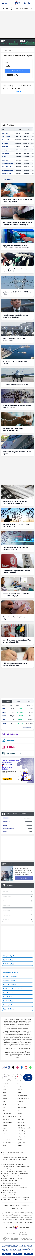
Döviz (32, 8)
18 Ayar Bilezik (7, 1178)
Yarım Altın (5, 146)
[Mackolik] (11, 1233)
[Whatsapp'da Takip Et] (30, 1067)
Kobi (19, 1110)
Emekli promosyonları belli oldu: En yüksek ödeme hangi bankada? (17, 200)
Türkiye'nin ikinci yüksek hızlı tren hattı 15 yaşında (17, 453)
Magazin (5, 1098)
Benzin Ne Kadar (8, 960)
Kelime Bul (21, 1119)
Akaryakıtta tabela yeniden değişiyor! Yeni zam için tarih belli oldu (17, 641)
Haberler (5, 1087)
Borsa (16, 8)
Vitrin (19, 1093)
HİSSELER (11, 747)
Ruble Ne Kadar (8, 1009)
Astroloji (20, 1090)
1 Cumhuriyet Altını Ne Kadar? (12, 1185)
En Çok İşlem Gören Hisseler (11, 1197)
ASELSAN (5, 825)
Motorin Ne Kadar (9, 964)
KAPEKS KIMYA (6, 822)
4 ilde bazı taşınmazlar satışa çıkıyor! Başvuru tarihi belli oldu (15, 664)
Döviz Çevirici (9, 885)
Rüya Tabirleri (7, 1140)
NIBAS (4, 712)
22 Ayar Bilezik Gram (7, 170)
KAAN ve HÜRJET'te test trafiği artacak (16, 384)
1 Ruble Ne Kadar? (8, 1190)
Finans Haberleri (8, 1171)
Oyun (19, 1116)
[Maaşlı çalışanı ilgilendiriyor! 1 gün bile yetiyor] (17, 607)
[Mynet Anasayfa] (17, 3)
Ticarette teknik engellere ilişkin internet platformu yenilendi (16, 572)
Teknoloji (20, 1084)
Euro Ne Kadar (8, 997)
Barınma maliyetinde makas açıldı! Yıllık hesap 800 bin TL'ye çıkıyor (16, 595)
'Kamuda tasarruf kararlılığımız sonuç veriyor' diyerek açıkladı (15, 316)
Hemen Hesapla (17, 71)
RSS (21, 1208)
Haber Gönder (29, 1077)
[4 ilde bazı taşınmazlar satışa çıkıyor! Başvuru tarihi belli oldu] (17, 654)
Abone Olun (23, 878)
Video (4, 1110)
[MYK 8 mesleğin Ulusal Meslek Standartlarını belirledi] (17, 419)
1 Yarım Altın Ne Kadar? (10, 1183)
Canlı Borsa (6, 1119)
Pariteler (15, 1199)
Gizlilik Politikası (25, 1205)
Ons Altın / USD (6, 136)
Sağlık (19, 1087)
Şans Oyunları (22, 1107)
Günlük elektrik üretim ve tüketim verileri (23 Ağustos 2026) (17, 406)
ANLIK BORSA (12, 734)
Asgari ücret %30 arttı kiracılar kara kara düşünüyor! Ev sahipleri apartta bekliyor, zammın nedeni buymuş (15, 1159)
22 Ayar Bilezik (19, 1178)
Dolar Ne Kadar (8, 993)
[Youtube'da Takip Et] (26, 1067)
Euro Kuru (6, 1137)
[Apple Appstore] (12, 1077)
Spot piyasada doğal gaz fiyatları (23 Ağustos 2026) (15, 339)
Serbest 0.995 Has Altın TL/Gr (7, 173)
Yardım (12, 1205)
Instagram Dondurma (24, 1134)
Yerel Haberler (7, 1113)
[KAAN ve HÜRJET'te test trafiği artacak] (17, 375)
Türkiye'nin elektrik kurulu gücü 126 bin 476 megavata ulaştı (16, 525)
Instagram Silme (22, 1137)
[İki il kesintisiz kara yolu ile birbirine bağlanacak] (17, 352)
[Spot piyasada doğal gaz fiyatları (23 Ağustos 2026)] (17, 329)
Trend (4, 1101)
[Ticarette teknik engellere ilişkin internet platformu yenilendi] (17, 561)
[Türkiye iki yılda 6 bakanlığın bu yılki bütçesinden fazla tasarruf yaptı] (17, 492)
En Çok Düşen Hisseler (9, 1192)
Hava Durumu (7, 1143)
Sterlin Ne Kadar (8, 1001)
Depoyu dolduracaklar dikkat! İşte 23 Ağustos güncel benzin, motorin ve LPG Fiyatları (16, 247)
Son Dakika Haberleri (9, 1084)
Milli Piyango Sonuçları (24, 1128)
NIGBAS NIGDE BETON (8, 828)
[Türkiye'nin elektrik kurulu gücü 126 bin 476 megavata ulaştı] (17, 515)
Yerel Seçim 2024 (21, 1171)
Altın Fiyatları (7, 1131)
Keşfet (4, 1146)
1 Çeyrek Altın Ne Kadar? (10, 1181)
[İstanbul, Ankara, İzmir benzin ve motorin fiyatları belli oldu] (17, 259)
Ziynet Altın (5, 160)
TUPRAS (5, 832)
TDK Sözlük (21, 1140)
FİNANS (5, 8)
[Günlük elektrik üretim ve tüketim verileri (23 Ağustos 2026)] (17, 396)
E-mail (19, 1104)
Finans (4, 1090)
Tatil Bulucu (21, 1125)
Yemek (4, 1093)
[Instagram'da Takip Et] (17, 1067)
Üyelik (17, 1205)
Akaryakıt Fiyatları (9, 956)
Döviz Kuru (6, 1199)
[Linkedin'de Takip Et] (22, 1067)
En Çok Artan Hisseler (9, 1195)
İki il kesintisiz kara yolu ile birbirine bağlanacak (15, 362)
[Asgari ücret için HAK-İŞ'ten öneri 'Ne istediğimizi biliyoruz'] (17, 538)
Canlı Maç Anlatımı (23, 1098)
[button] (6, 3)
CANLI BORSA (12, 740)
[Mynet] (6, 1239)
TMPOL (4, 720)
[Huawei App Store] (19, 1077)
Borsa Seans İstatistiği (9, 1116)
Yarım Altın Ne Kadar (10, 985)
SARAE (4, 723)
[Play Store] (6, 1077)
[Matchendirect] (23, 1233)
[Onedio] (15, 1239)
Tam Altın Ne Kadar (9, 981)
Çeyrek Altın (5, 143)
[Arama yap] (25, 3)
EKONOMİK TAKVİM (14, 753)
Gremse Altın (5, 153)
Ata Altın (4, 156)
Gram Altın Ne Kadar (10, 977)
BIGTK (4, 716)
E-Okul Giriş (21, 1131)
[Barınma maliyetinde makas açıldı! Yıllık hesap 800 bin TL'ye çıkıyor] (17, 584)
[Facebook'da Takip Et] (9, 1067)
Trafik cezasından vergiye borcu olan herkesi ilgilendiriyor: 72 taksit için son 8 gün (17, 224)
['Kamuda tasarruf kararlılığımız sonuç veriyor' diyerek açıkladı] (17, 305)
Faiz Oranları (24, 1199)
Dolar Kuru (6, 1134)
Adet (6, 62)
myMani (20, 1113)
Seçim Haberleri (22, 1095)
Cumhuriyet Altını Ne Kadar (12, 989)
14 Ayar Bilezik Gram (7, 163)
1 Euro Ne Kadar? (22, 1188)
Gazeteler (20, 1101)
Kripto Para (6, 1128)
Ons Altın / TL (5, 140)
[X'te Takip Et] (13, 1067)
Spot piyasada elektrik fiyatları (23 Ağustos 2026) (17, 293)
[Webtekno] (26, 1239)
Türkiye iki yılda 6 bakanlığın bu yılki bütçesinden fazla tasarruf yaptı (15, 502)
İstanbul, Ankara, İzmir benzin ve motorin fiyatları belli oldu (16, 270)
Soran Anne (21, 1122)
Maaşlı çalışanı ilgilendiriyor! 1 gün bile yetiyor (16, 618)
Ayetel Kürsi (21, 1143)
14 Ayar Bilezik (17, 1176)
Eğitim (4, 1104)
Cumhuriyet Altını (6, 150)
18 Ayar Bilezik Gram (7, 167)
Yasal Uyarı (15, 1208)
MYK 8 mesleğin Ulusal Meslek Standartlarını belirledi (13, 430)
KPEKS (4, 708)
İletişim (6, 1205)
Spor (4, 1107)
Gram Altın (5, 133)
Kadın (4, 1095)
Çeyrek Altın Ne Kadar (10, 973)
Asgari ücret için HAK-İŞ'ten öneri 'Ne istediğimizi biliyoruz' (15, 549)
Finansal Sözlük (7, 1122)
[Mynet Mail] (32, 3)
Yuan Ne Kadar (8, 1005)
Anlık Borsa (24, 8)
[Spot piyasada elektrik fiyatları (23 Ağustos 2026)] (17, 282)
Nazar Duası (21, 1146)
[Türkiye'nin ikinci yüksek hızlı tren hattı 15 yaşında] (17, 442)
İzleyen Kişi (27, 818)
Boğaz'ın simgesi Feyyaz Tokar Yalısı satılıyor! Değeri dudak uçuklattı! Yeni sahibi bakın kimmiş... (16, 1166)
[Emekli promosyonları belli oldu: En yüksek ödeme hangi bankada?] (17, 190)
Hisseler (5, 1125)
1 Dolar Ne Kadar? (8, 1188)
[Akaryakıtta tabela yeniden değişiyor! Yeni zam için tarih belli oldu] (17, 630)
